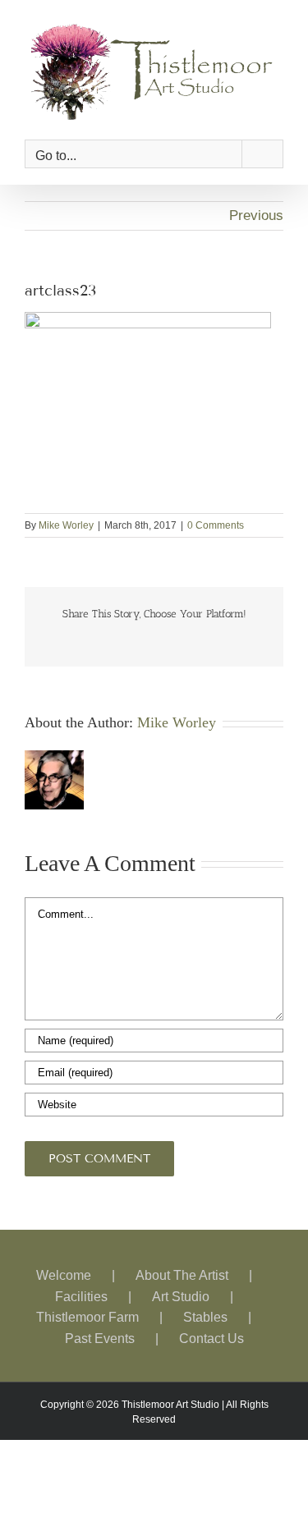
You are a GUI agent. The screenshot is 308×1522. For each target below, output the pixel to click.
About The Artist (182, 1269)
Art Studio (180, 1289)
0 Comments (215, 519)
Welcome (63, 1269)
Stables (205, 1311)
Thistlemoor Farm (87, 1311)
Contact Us (211, 1331)
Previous (256, 209)
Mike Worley (66, 519)
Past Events (100, 1331)
